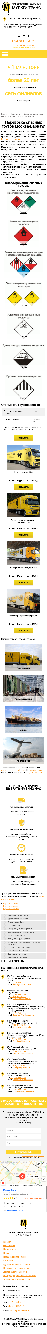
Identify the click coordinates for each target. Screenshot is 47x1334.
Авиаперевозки (23, 761)
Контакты (8, 1260)
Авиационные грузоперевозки (19, 939)
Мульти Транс (36, 770)
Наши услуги (9, 1249)
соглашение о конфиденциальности (33, 1156)
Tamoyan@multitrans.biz (23, 1068)
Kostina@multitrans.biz (22, 1027)
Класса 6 (23, 336)
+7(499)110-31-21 (18, 997)
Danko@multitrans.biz (22, 984)
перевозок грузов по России (13, 770)
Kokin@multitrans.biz (21, 1041)
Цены (6, 1253)
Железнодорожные (23, 699)
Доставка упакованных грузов (19, 947)
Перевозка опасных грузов (18, 915)
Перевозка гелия (10, 903)
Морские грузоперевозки (17, 935)
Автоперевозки (23, 668)
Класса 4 (23, 275)
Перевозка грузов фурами (17, 957)
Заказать (23, 438)
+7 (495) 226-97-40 (34, 772)
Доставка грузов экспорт (17, 954)
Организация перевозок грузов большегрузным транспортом (25, 943)
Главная (7, 1242)
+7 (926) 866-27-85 (18, 1078)
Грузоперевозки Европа (16, 922)
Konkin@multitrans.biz (22, 999)
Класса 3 (23, 244)
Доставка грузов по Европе (16, 1279)
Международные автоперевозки (20, 929)
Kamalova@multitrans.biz (23, 1092)
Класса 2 (23, 213)
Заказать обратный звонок (23, 47)
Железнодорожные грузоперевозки (21, 932)
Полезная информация (14, 1257)
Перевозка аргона (11, 909)
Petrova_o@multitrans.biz (23, 1053)
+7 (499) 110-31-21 (24, 41)
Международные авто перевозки (19, 1275)
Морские (23, 730)
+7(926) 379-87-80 (18, 1065)
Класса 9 (23, 398)
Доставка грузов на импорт (18, 951)
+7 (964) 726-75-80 (18, 1051)
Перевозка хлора (10, 906)
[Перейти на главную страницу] (7, 7)
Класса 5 (23, 305)
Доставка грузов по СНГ (17, 925)
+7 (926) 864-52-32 (18, 982)
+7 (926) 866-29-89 (18, 1090)
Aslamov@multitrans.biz (23, 1080)
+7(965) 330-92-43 (18, 1025)
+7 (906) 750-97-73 (18, 1013)
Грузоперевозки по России (18, 919)
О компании (9, 1245)
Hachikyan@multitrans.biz (23, 1015)
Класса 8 (23, 367)
